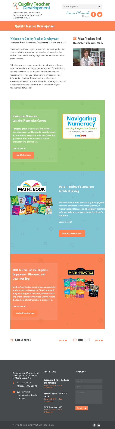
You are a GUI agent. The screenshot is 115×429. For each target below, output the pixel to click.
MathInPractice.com (25, 313)
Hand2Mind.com (23, 155)
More (61, 340)
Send (79, 408)
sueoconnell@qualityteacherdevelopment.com (27, 395)
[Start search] (99, 6)
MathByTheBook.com (72, 233)
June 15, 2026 (50, 385)
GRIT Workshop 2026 (53, 407)
